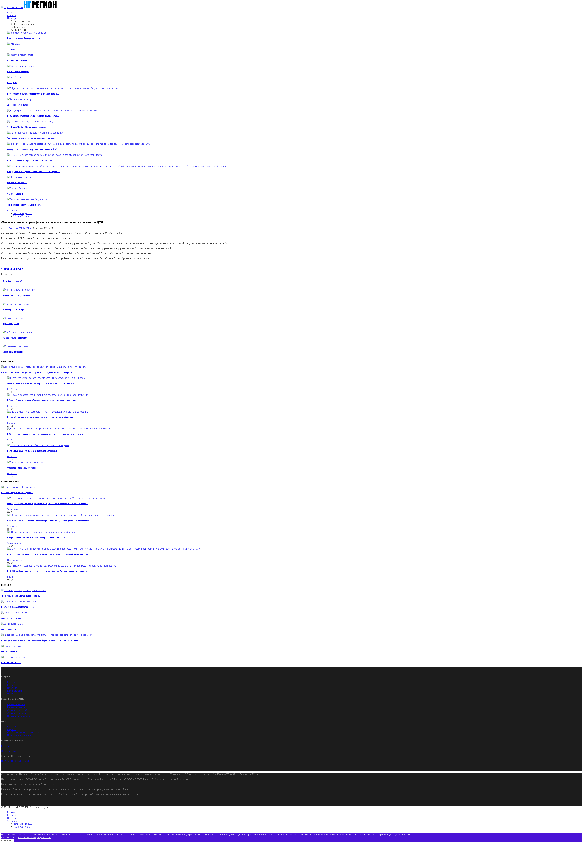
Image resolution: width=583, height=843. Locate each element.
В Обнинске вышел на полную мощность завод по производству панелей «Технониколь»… (48, 554)
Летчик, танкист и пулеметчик (16, 295)
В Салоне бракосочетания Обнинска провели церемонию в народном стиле (41, 400)
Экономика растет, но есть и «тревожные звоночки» (31, 138)
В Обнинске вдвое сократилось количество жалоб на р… (33, 160)
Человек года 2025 (22, 213)
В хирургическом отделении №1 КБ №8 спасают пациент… (33, 171)
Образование (14, 543)
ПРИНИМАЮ (7, 840)
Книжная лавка (14, 690)
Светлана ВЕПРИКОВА (20, 228)
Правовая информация (19, 735)
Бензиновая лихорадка (13, 352)
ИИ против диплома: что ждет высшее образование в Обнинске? (36, 537)
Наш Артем (12, 82)
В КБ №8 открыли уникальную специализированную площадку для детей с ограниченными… (49, 520)
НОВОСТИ (12, 389)
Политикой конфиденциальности (34, 837)
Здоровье (12, 526)
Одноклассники (8, 751)
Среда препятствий (10, 629)
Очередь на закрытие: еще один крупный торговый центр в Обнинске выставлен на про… (47, 503)
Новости (11, 15)
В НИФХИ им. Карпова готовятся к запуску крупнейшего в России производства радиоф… (47, 571)
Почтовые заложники (11, 662)
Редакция (11, 729)
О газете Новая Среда (18, 713)
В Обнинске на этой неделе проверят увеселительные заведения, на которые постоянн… (47, 434)
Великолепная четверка (18, 71)
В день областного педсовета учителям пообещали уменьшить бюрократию (42, 417)
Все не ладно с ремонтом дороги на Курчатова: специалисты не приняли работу (37, 372)
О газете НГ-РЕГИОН (17, 710)
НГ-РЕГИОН (7, 761)
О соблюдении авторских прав (23, 732)
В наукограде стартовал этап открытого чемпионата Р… (33, 116)
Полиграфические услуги (19, 715)
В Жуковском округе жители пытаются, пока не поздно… (33, 94)
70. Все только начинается (15, 338)
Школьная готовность (17, 182)
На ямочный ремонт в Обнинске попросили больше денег (33, 451)
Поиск (10, 693)
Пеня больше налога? (12, 281)
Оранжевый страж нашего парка (21, 468)
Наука (10, 576)
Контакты (12, 726)
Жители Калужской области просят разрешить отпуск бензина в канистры (40, 383)
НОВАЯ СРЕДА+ (21, 761)
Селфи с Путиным (15, 194)
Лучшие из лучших (11, 323)
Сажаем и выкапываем (17, 60)
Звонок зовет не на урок (18, 105)
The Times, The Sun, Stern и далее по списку (26, 127)
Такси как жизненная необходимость (24, 205)
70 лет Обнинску (21, 216)
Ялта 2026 (11, 49)
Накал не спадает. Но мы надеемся (17, 492)
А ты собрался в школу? (13, 309)
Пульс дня (12, 18)
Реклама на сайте (16, 704)
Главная (11, 12)
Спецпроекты (14, 210)
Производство (14, 560)
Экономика (12, 509)
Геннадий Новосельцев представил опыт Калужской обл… (33, 149)
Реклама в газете (16, 707)
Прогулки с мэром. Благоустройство (23, 38)
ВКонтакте (6, 746)
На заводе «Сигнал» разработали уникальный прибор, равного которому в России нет (40, 640)
